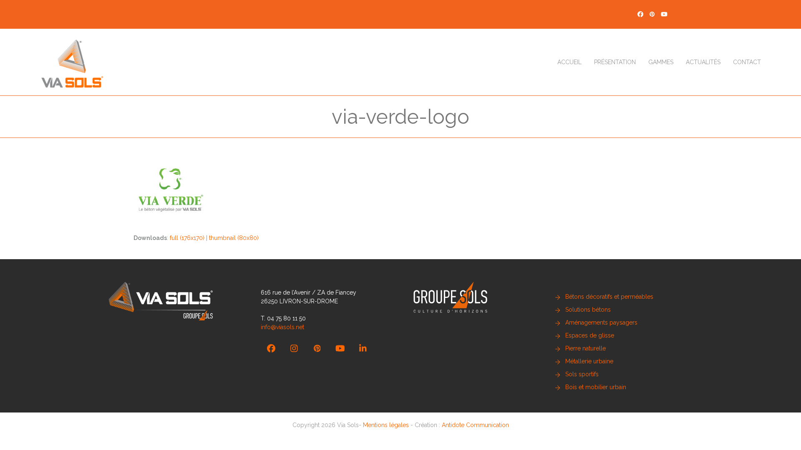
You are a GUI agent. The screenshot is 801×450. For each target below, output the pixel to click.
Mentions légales (386, 425)
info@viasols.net (282, 327)
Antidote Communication (475, 425)
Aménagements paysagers (601, 322)
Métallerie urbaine (589, 361)
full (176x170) (187, 238)
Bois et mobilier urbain (595, 387)
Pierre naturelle (585, 348)
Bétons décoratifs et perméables (609, 296)
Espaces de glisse (589, 335)
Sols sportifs (582, 374)
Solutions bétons (588, 309)
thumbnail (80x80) (234, 238)
